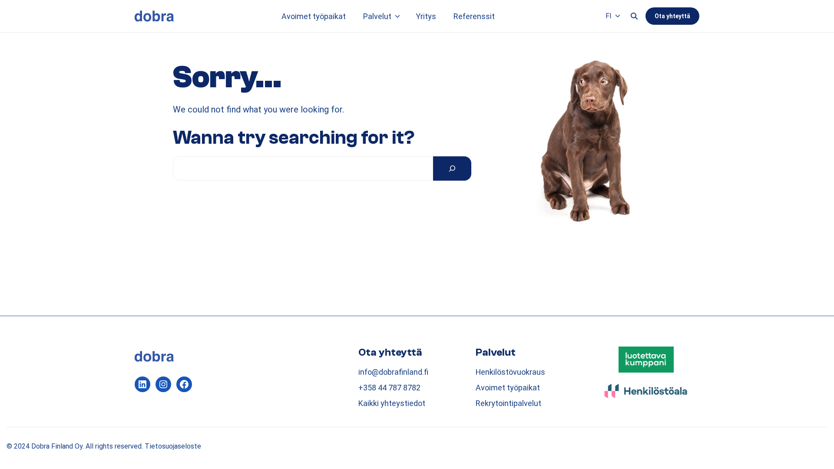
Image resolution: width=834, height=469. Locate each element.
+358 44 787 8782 (389, 387)
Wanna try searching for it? (294, 138)
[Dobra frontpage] (154, 16)
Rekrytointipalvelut (508, 403)
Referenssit (474, 16)
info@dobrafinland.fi (393, 372)
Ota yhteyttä (672, 16)
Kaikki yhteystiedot (391, 403)
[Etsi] (452, 168)
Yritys (426, 16)
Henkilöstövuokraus (510, 372)
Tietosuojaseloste (173, 446)
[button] (397, 16)
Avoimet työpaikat (313, 16)
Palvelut (377, 16)
